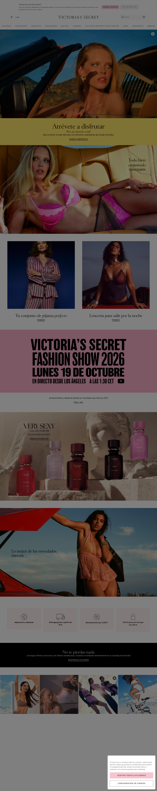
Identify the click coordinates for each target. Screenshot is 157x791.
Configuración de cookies (131, 783)
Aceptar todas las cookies (131, 775)
